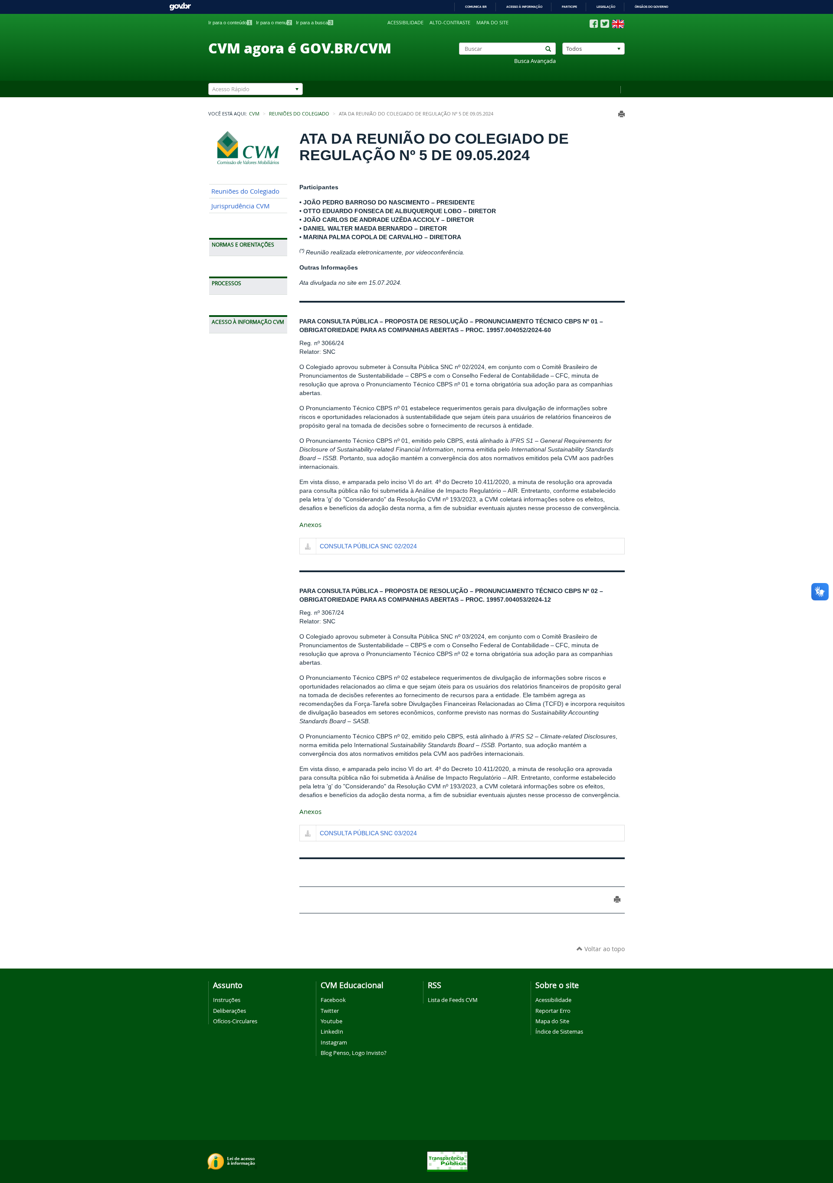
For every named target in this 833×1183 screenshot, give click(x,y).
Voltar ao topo (604, 949)
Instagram (334, 1042)
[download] (308, 547)
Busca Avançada (535, 61)
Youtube (331, 1021)
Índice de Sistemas (559, 1031)
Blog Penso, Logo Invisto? (354, 1053)
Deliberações (229, 1011)
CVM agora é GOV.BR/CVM (299, 48)
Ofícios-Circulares (235, 1021)
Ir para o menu (273, 22)
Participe (569, 7)
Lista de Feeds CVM (453, 1000)
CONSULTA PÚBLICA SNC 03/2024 (368, 833)
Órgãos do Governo (651, 7)
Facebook (333, 1000)
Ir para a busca (314, 22)
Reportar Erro (553, 1011)
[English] (618, 24)
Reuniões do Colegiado (299, 114)
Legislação (606, 7)
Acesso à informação (524, 7)
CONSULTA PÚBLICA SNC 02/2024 (368, 546)
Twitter (330, 1011)
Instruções (226, 1000)
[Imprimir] (621, 114)
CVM (254, 114)
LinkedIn (332, 1031)
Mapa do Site (552, 1021)
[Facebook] (593, 24)
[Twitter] (605, 24)
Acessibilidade (405, 23)
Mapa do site (492, 23)
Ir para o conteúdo (229, 22)
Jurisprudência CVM (240, 206)
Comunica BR (476, 7)
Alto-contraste (450, 23)
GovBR (180, 7)
